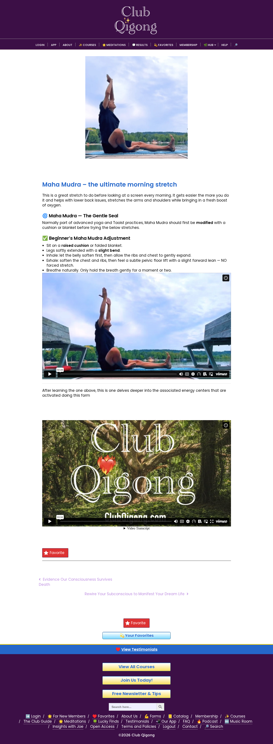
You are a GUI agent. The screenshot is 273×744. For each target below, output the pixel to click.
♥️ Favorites (103, 716)
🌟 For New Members (67, 716)
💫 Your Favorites (137, 635)
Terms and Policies (138, 726)
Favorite (57, 552)
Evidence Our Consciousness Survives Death (75, 582)
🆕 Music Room (238, 721)
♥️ (136, 649)
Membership (206, 716)
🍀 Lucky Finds (106, 721)
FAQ (186, 721)
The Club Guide (37, 721)
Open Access (102, 726)
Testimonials (137, 721)
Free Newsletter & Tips (136, 694)
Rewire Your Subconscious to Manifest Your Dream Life (134, 593)
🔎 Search (214, 726)
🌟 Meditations (72, 721)
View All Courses (137, 667)
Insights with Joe (68, 726)
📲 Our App (166, 721)
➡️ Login (33, 716)
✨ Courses (235, 716)
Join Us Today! (137, 680)
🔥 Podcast (207, 721)
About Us (129, 716)
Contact (190, 726)
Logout (169, 726)
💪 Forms (152, 716)
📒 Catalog (178, 716)
